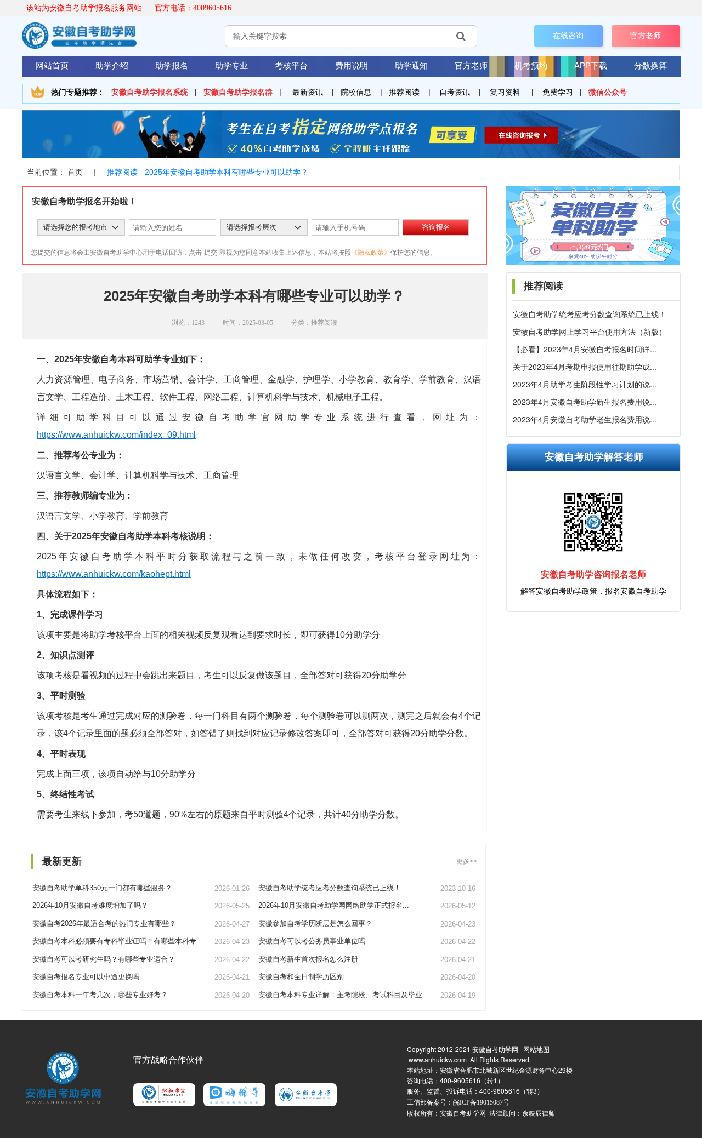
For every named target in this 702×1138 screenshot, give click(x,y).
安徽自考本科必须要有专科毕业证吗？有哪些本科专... (117, 941)
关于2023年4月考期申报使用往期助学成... (584, 367)
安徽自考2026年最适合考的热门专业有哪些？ (104, 923)
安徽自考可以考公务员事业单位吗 (311, 941)
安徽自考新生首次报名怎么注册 (308, 959)
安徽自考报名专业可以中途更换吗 (85, 977)
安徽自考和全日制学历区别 (301, 977)
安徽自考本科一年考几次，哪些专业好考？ (100, 995)
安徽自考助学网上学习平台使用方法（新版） (589, 332)
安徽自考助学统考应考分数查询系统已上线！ (589, 314)
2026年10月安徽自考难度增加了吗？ (90, 905)
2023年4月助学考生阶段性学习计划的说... (584, 384)
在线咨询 (568, 35)
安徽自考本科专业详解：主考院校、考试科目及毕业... (343, 995)
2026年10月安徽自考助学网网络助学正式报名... (333, 905)
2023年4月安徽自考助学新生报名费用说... (584, 402)
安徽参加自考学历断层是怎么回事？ (315, 923)
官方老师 (645, 35)
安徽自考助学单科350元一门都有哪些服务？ (102, 888)
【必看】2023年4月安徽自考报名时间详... (584, 349)
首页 (75, 172)
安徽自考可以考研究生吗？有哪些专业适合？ (103, 959)
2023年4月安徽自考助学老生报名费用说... (584, 419)
